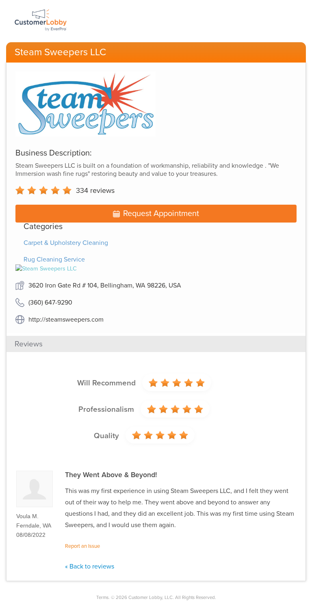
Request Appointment (161, 213)
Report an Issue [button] (82, 546)
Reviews (29, 343)
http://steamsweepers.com (66, 320)
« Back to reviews (89, 566)
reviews (95, 190)
